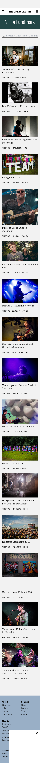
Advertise (6, 708)
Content (25, 702)
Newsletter (7, 705)
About (5, 702)
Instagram (7, 724)
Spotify (5, 727)
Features (25, 708)
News (23, 705)
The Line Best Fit (20, 12)
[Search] (3, 11)
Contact (6, 711)
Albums (24, 714)
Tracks (24, 711)
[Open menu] (37, 11)
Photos (6, 78)
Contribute (7, 714)
